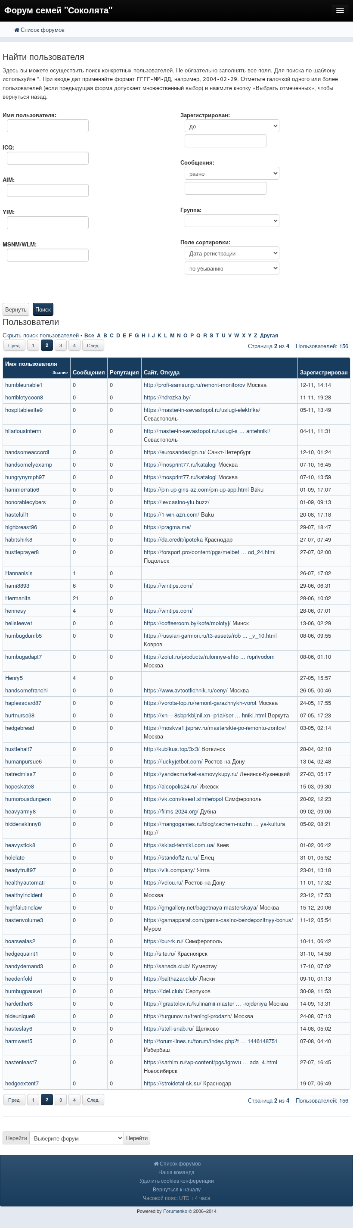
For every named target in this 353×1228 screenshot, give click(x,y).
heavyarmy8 (20, 811)
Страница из (268, 346)
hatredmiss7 (20, 774)
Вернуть (16, 309)
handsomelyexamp (28, 464)
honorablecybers (25, 502)
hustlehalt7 (18, 749)
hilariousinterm (23, 431)
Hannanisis (19, 573)
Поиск (43, 309)
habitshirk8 (18, 539)
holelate (15, 857)
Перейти (16, 1138)
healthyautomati (25, 882)
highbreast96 (21, 527)
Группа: (190, 210)
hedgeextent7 (22, 1083)
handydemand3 (24, 966)
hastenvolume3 (24, 920)
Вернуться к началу (177, 1189)
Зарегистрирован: (205, 115)
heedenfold (18, 978)
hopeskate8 (19, 786)
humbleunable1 (24, 384)
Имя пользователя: (29, 115)
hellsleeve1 (19, 623)
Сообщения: (197, 162)
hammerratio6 (22, 489)
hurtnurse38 (19, 715)
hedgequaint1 (21, 953)
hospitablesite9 (24, 409)
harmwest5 (18, 1041)
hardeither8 (19, 1003)
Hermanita (18, 598)
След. (93, 345)
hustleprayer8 (22, 552)
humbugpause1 (24, 991)
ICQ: (8, 147)
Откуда (170, 372)
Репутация (124, 372)
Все (89, 335)
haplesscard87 (23, 702)
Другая (269, 335)
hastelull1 (17, 514)
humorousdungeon (28, 799)
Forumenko (175, 1210)
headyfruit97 (20, 870)
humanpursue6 (23, 761)
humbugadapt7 (23, 656)
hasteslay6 (18, 1028)
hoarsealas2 (20, 941)
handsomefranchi (26, 690)
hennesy (15, 610)
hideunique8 (20, 1016)
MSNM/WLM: (20, 244)
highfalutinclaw (23, 907)
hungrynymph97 (25, 477)
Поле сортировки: (205, 242)
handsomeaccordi (27, 452)
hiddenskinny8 (23, 824)
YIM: (9, 212)
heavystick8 (20, 845)
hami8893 (17, 585)
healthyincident (24, 895)
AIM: (9, 179)
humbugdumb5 (23, 635)
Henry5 (14, 677)
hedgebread (19, 727)
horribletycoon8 (24, 397)
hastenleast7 (21, 1062)
